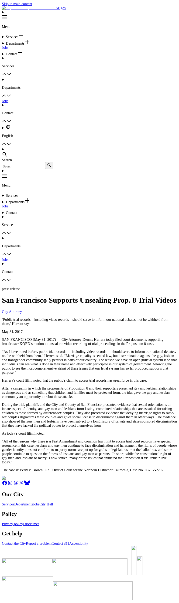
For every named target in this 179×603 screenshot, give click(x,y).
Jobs (5, 47)
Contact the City (14, 543)
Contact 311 (60, 543)
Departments (23, 504)
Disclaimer (31, 524)
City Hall (46, 504)
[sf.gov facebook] (4, 484)
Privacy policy (12, 524)
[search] (49, 165)
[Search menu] (89, 152)
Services (8, 504)
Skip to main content (17, 4)
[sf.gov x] (21, 484)
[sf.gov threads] (16, 484)
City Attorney (12, 312)
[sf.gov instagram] (10, 484)
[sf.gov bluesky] (27, 484)
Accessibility (78, 543)
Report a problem (39, 543)
